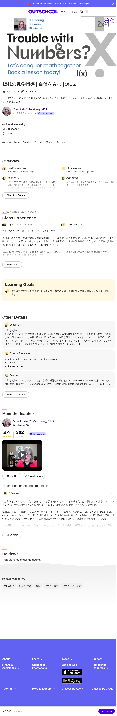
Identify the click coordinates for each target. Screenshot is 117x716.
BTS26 (63, 3)
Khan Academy (15, 366)
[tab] (6, 142)
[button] (58, 493)
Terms (80, 3)
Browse (63, 12)
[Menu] (86, 11)
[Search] (81, 11)
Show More (12, 264)
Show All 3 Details (16, 394)
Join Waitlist (106, 711)
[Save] (112, 20)
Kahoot (11, 362)
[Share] (106, 20)
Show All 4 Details (16, 195)
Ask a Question (35, 476)
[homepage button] (43, 12)
